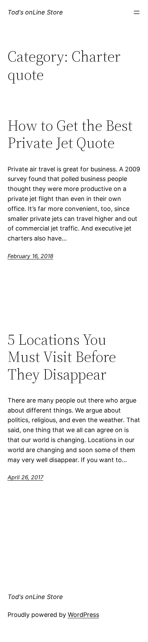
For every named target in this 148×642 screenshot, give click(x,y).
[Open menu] (137, 12)
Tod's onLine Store (35, 12)
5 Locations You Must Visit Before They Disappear (62, 357)
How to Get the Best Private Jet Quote (70, 134)
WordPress (83, 614)
